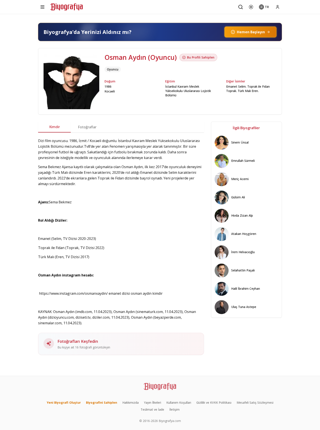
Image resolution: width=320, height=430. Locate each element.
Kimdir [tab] (54, 126)
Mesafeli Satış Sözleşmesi (255, 402)
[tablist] (121, 127)
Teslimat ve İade (152, 409)
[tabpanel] (121, 246)
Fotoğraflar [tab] (87, 127)
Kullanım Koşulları (178, 402)
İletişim (174, 409)
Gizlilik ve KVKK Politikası (213, 402)
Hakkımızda (130, 402)
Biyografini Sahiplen (101, 402)
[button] (264, 7)
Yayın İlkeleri (152, 402)
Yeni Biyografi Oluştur (64, 402)
